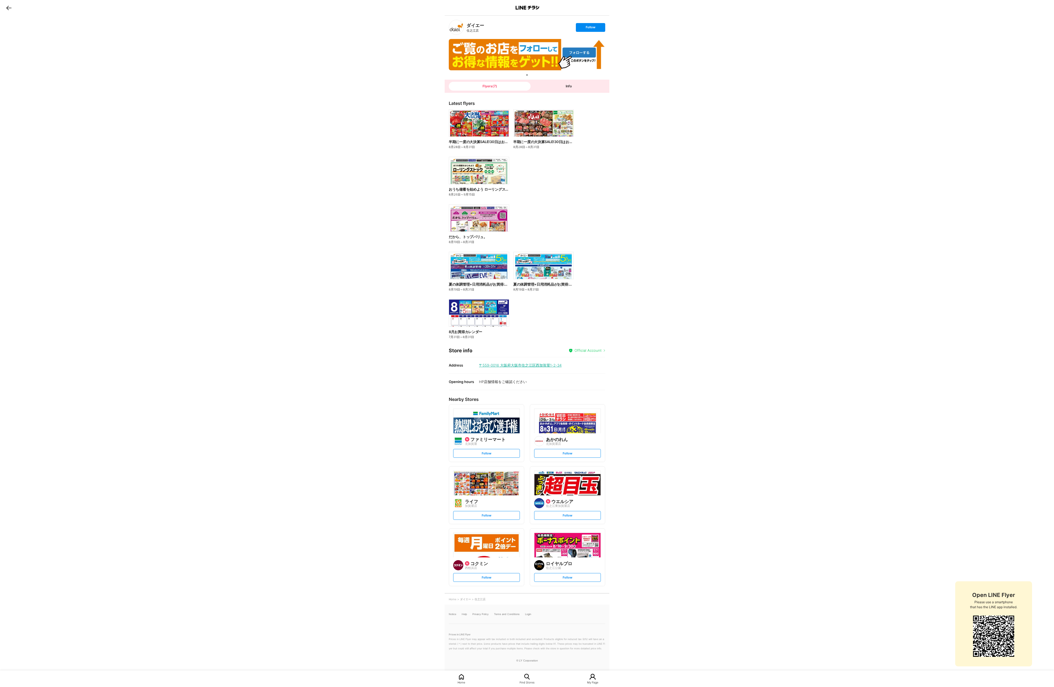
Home (461, 682)
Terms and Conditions (507, 614)
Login (528, 614)
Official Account (588, 350)
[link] (456, 27)
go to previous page (9, 7)
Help (464, 614)
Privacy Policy (480, 614)
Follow (590, 28)
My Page (592, 682)
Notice (452, 614)
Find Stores (527, 682)
